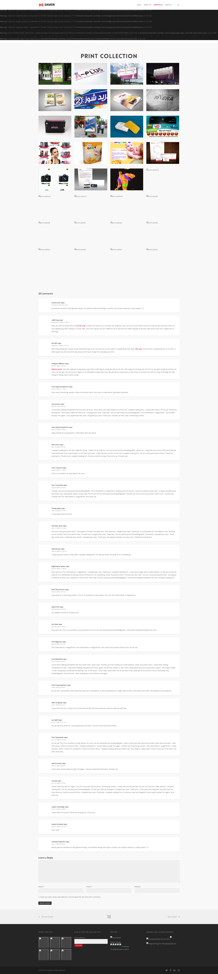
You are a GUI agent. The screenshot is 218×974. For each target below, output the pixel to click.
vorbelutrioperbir (58, 842)
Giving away (56, 508)
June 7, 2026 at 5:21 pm (58, 705)
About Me (147, 5)
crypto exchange (58, 807)
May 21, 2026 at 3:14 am (59, 510)
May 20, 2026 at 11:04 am (59, 470)
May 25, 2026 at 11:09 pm (59, 568)
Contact (168, 5)
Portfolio (158, 5)
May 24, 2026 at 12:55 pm (59, 551)
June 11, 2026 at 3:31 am (59, 722)
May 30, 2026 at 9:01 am (59, 644)
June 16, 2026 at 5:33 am (59, 783)
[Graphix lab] (55, 942)
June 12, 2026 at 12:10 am (59, 740)
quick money (57, 763)
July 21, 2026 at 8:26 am (58, 844)
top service (56, 404)
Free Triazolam (57, 485)
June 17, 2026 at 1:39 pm (59, 809)
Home (139, 5)
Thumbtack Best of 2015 (119, 949)
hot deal (55, 624)
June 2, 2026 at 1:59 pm (58, 661)
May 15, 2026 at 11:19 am (59, 389)
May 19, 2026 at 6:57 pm (59, 447)
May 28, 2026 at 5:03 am (59, 609)
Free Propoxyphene (59, 685)
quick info (55, 607)
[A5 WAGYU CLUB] (43, 954)
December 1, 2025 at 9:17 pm (60, 345)
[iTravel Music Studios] (55, 954)
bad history (56, 549)
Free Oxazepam (57, 737)
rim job (54, 781)
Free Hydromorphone (60, 387)
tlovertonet (56, 303)
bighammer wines (58, 566)
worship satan (57, 526)
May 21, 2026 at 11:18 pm (59, 528)
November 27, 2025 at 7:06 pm (60, 322)
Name (41, 887)
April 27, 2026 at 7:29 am (59, 366)
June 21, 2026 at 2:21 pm (59, 826)
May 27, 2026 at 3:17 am (59, 592)
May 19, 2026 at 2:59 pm (59, 429)
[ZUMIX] (43, 942)
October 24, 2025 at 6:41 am (60, 305)
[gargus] (66, 942)
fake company (57, 702)
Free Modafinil (57, 659)
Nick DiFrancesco (58, 589)
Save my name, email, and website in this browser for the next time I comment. (71, 897)
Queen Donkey (57, 824)
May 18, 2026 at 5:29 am (59, 406)
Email (89, 887)
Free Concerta (57, 468)
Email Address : (80, 938)
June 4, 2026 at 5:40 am (58, 687)
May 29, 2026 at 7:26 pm (59, 626)
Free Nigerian (57, 642)
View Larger (55, 72)
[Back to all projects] (109, 916)
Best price (55, 445)
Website (137, 887)
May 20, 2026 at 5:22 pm (59, 487)
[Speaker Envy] (66, 954)
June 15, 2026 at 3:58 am (59, 766)
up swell (55, 720)
